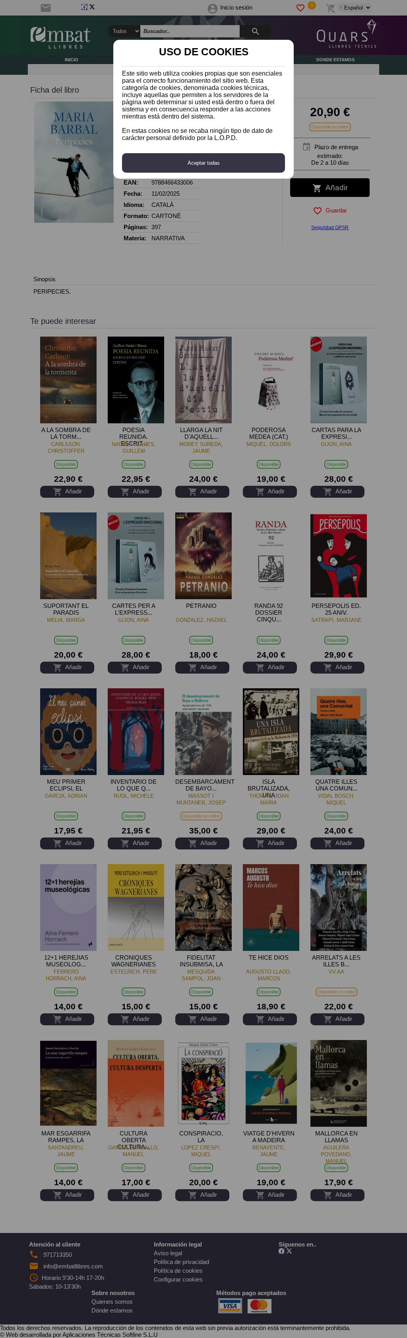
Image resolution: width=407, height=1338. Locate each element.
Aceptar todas (204, 163)
